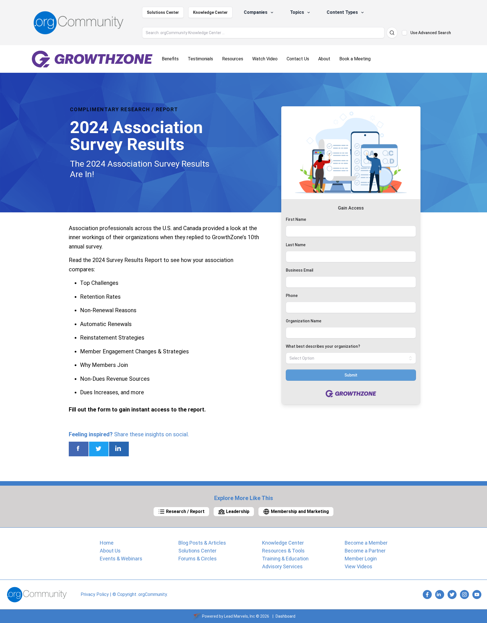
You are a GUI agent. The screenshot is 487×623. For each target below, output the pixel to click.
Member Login (361, 559)
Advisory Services (282, 566)
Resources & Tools (283, 551)
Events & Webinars (121, 559)
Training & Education (285, 559)
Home (107, 543)
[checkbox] (404, 32)
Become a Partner (365, 551)
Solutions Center (163, 12)
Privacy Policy (95, 594)
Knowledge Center (210, 12)
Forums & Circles (197, 559)
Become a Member (366, 543)
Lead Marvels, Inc (239, 616)
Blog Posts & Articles (202, 543)
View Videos (358, 566)
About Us (110, 551)
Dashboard (285, 616)
